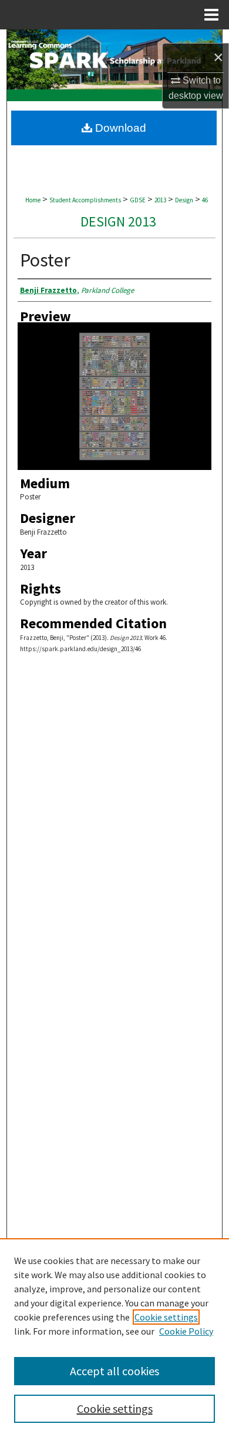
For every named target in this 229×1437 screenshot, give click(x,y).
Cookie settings (166, 1317)
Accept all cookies (114, 1370)
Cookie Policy (186, 1331)
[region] (114, 1337)
